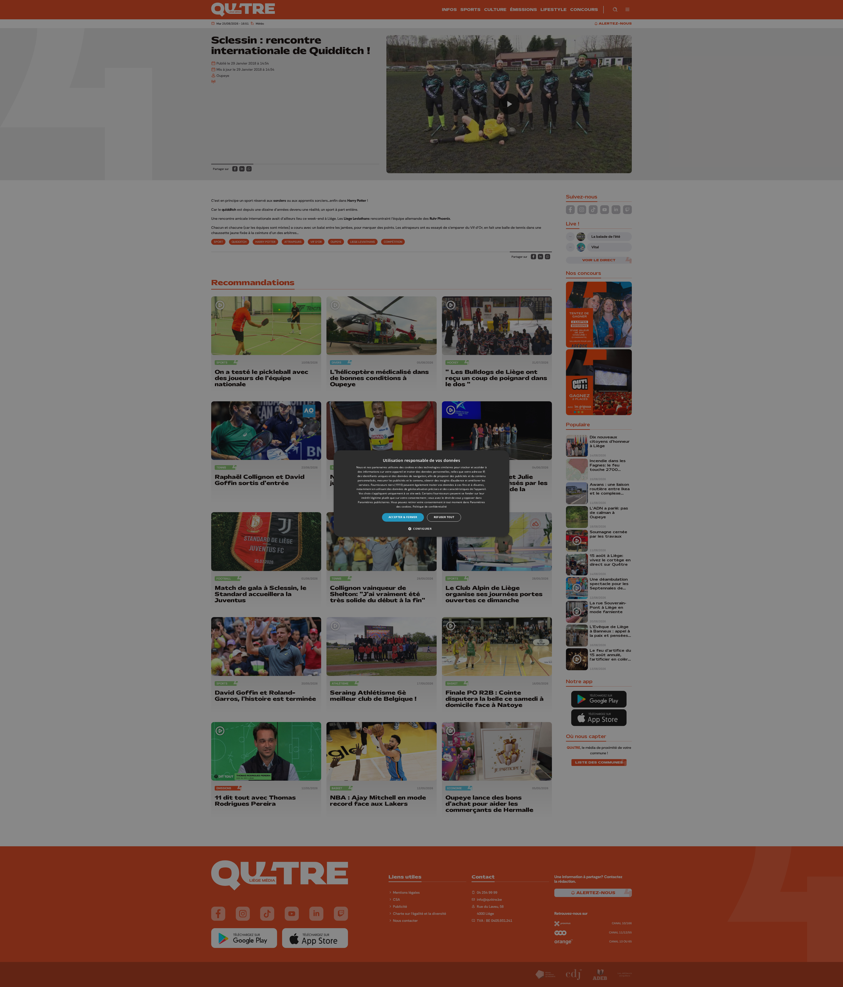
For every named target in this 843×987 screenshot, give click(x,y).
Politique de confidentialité (430, 506)
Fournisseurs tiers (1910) (387, 485)
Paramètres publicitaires (373, 502)
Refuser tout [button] (444, 517)
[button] (421, 528)
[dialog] (421, 493)
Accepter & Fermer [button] (403, 517)
